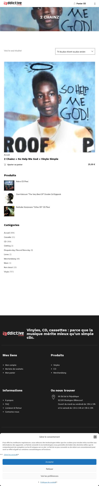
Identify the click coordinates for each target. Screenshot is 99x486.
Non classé (8, 267)
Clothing (7, 246)
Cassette (7, 237)
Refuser (49, 469)
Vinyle (6, 272)
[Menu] (95, 3)
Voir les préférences (49, 476)
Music (6, 263)
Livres (6, 254)
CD (5, 241)
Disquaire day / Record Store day (17, 250)
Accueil (7, 155)
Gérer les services (11, 455)
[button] (95, 437)
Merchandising (10, 259)
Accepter (50, 462)
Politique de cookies (48, 482)
